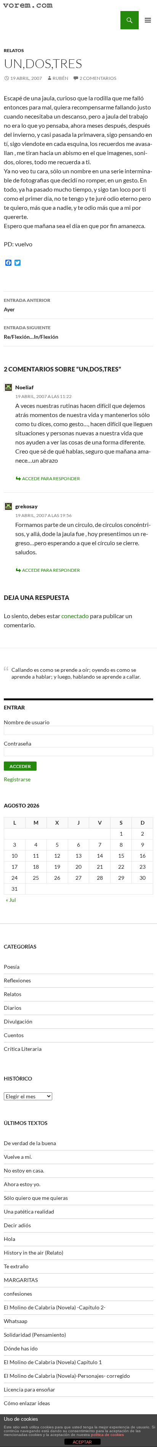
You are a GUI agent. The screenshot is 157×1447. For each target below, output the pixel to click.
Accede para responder (51, 478)
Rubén (60, 78)
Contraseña (17, 743)
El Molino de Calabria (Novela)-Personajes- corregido (67, 1375)
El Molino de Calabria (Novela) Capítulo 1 (53, 1362)
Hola (9, 1239)
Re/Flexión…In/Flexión (31, 332)
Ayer (27, 305)
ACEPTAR (82, 1442)
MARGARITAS (21, 1280)
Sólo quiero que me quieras (36, 1198)
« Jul (11, 899)
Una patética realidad (29, 1211)
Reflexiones (17, 980)
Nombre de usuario (27, 722)
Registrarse (17, 779)
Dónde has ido (21, 1348)
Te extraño (16, 1266)
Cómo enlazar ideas (27, 1403)
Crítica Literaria (23, 1049)
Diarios (12, 1007)
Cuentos (14, 1035)
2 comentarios (98, 78)
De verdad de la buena (30, 1143)
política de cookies (107, 1435)
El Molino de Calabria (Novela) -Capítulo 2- (55, 1307)
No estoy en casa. (24, 1170)
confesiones (18, 1293)
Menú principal (148, 20)
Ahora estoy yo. (22, 1184)
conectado (75, 615)
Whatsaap (15, 1321)
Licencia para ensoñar (29, 1389)
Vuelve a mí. (18, 1156)
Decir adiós (17, 1225)
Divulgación (18, 1021)
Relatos (14, 50)
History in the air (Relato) (33, 1252)
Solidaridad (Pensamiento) (35, 1334)
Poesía (11, 966)
